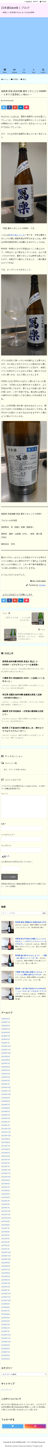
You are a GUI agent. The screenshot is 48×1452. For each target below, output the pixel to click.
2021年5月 (5, 1235)
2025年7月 (5, 1063)
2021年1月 (5, 1249)
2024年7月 (5, 1105)
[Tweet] (3, 107)
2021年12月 (5, 1211)
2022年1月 (5, 1208)
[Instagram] (35, 1426)
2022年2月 (5, 1204)
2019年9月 (5, 1304)
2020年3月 (5, 1283)
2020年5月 (5, 1276)
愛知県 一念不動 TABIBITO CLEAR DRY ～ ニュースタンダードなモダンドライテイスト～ (31, 991)
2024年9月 (5, 1098)
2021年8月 (5, 1225)
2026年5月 (5, 1029)
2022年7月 (5, 1187)
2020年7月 (5, 1269)
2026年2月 (5, 1039)
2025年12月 (6, 1046)
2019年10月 (6, 1300)
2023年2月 (5, 1163)
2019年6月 (5, 1314)
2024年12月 (6, 1087)
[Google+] (15, 107)
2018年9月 (5, 1345)
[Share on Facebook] (9, 107)
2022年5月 (5, 1194)
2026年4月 (5, 1032)
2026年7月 (5, 1022)
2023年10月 (6, 1135)
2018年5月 (5, 1359)
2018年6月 (5, 1355)
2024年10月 (6, 1094)
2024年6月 (5, 1108)
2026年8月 (5, 1019)
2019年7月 (5, 1311)
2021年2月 (5, 1245)
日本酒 (38, 581)
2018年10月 (6, 1342)
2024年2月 (5, 1122)
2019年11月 (5, 1297)
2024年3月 (5, 1118)
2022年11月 (5, 1173)
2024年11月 (6, 1091)
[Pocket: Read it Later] (26, 107)
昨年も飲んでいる (17, 235)
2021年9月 (5, 1221)
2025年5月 (5, 1070)
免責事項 (29, 2)
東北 (33, 581)
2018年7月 (5, 1352)
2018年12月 (6, 1335)
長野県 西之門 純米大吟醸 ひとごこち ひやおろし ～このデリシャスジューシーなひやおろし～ (31, 941)
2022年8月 (5, 1184)
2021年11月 (5, 1214)
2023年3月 (5, 1159)
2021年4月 (5, 1239)
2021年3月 (5, 1242)
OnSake (42, 585)
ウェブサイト (6, 845)
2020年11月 (6, 1256)
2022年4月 (5, 1197)
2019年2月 (5, 1328)
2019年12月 (6, 1293)
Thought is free (37, 1446)
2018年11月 (5, 1338)
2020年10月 (6, 1259)
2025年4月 (5, 1074)
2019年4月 (5, 1321)
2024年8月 (5, 1101)
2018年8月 (5, 1348)
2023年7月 (5, 1146)
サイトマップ (6, 1390)
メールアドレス (8, 835)
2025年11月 (6, 1050)
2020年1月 (5, 1290)
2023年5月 (5, 1153)
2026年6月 (5, 1025)
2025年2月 (5, 1080)
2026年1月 (5, 1043)
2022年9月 (5, 1180)
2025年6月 (5, 1067)
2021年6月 (5, 1232)
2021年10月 (6, 1218)
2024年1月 (5, 1125)
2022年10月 (6, 1177)
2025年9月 (5, 1056)
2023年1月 (5, 1166)
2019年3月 (5, 1324)
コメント (4, 793)
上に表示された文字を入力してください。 (17, 862)
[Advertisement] (24, 42)
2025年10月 (6, 1053)
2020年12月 (6, 1252)
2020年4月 (5, 1280)
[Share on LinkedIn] (20, 107)
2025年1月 (5, 1084)
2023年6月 (5, 1149)
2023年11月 (6, 1132)
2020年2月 (5, 1287)
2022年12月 (6, 1170)
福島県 (43, 581)
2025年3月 (5, 1077)
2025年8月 (5, 1060)
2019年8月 (5, 1307)
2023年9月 (5, 1139)
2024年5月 (5, 1111)
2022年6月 (5, 1190)
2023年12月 (6, 1129)
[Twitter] (13, 1426)
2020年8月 (5, 1266)
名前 (3, 824)
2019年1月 (5, 1331)
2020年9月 (5, 1263)
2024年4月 (5, 1115)
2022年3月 (5, 1201)
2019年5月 (5, 1318)
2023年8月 (5, 1142)
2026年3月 (5, 1036)
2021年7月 (5, 1228)
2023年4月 (5, 1156)
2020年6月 (5, 1273)
